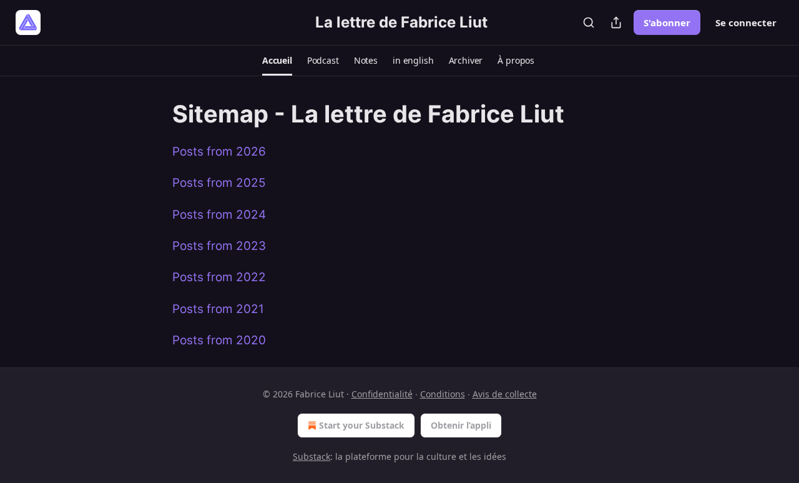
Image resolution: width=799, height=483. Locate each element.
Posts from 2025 (219, 183)
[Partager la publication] (616, 22)
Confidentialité (382, 394)
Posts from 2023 (219, 246)
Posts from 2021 (218, 309)
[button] (277, 61)
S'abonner (667, 22)
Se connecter (746, 22)
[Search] (588, 22)
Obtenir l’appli (461, 425)
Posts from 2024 (219, 214)
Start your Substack (361, 425)
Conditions (442, 394)
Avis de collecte (505, 394)
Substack (311, 456)
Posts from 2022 (219, 277)
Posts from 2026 (219, 151)
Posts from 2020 (219, 340)
